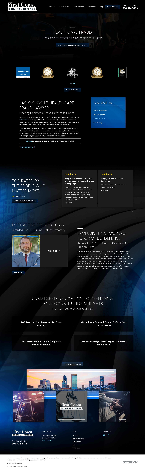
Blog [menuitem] (101, 7)
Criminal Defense (78, 439)
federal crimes (24, 120)
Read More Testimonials (25, 201)
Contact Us (112, 7)
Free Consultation (72, 364)
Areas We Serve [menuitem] (79, 7)
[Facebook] (108, 435)
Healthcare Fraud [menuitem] (99, 119)
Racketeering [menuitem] (97, 123)
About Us (18, 273)
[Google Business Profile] (104, 435)
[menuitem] (9, 467)
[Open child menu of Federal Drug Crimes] (122, 110)
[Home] (22, 6)
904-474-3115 (130, 8)
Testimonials (76, 442)
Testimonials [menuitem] (92, 7)
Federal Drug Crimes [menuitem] (100, 110)
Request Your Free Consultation (72, 45)
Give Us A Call (72, 90)
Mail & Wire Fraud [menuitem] (99, 115)
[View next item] (74, 83)
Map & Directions (48, 440)
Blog (73, 445)
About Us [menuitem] (52, 7)
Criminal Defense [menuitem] (64, 7)
